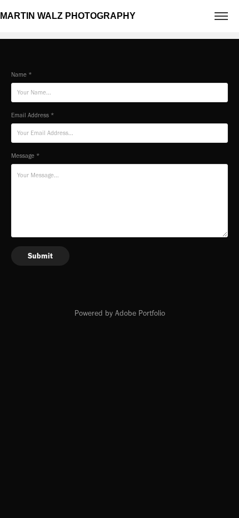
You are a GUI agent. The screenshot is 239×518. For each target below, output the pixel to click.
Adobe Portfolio (140, 313)
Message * (25, 156)
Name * (21, 74)
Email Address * (32, 115)
